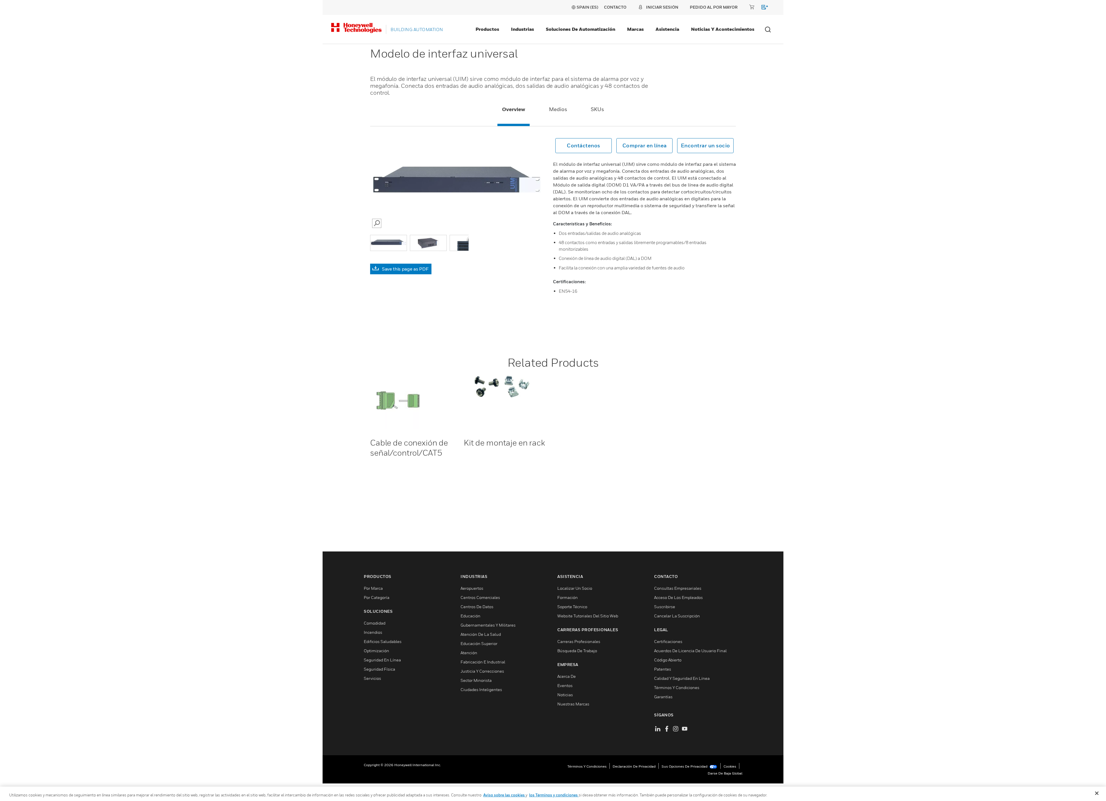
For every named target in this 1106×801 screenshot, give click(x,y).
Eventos (565, 685)
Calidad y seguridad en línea (682, 678)
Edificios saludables (383, 641)
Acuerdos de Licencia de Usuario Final (690, 650)
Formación (567, 597)
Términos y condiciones (587, 766)
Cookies (730, 766)
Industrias (522, 29)
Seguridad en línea (382, 659)
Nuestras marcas (573, 703)
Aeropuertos (472, 588)
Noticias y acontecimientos (722, 29)
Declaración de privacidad (634, 766)
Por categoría (376, 597)
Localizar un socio (574, 588)
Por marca (373, 588)
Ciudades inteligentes (481, 689)
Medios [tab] (558, 109)
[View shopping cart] (762, 8)
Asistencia (667, 29)
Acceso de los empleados (678, 597)
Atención (469, 652)
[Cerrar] (1096, 793)
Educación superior (479, 643)
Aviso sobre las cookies (504, 795)
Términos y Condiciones (676, 687)
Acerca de (566, 676)
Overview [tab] (513, 109)
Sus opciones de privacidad (685, 766)
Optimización (376, 650)
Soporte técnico (572, 606)
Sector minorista (476, 680)
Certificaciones (668, 641)
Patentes (662, 669)
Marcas (635, 29)
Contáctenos (583, 145)
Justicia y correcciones (482, 671)
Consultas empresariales (677, 588)
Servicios (372, 678)
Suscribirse (664, 606)
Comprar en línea (644, 145)
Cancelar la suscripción (677, 615)
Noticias (565, 694)
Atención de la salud (481, 634)
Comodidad (374, 623)
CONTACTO (615, 7)
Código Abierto (667, 659)
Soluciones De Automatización (580, 29)
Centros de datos (477, 606)
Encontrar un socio (705, 145)
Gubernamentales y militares (488, 625)
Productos (487, 29)
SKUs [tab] (597, 109)
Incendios (373, 632)
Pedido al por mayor (714, 7)
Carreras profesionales (578, 641)
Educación (470, 615)
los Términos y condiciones (554, 795)
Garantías (663, 696)
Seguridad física (379, 669)
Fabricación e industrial (483, 661)
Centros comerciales (480, 597)
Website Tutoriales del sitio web (587, 615)
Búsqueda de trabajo (577, 650)
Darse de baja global (725, 773)
